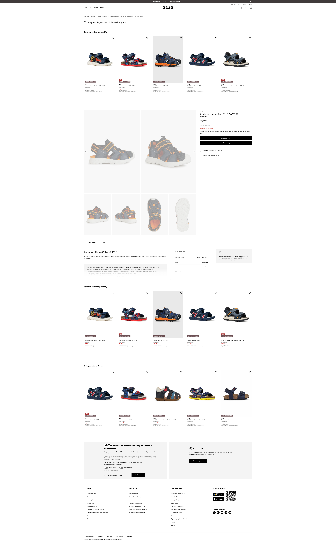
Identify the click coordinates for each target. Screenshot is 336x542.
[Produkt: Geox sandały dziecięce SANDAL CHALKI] (133, 59)
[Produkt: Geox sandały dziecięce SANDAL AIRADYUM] (99, 59)
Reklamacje (174, 503)
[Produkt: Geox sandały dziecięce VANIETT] (202, 59)
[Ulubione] (246, 7)
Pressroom (90, 516)
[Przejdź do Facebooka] (214, 512)
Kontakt (173, 525)
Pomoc (173, 522)
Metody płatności (176, 497)
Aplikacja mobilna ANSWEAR (137, 506)
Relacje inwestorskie (92, 506)
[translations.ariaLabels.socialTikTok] (225, 512)
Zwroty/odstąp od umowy (178, 500)
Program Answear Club (135, 503)
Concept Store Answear (177, 506)
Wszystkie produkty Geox (226, 143)
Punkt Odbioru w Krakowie (178, 509)
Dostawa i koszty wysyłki (178, 493)
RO (238, 536)
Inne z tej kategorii (226, 138)
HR (228, 536)
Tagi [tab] (103, 242)
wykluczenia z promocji (114, 459)
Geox (201, 111)
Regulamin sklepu (134, 493)
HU (231, 536)
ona (85, 7)
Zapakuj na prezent (176, 516)
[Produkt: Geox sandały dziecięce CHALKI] (133, 393)
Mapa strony (129, 536)
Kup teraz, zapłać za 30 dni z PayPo (181, 519)
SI (241, 536)
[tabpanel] (168, 263)
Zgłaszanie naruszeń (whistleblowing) (97, 512)
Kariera (89, 519)
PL (236, 536)
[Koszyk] (251, 7)
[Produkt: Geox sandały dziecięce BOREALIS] (168, 59)
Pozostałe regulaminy (135, 497)
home (102, 7)
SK (243, 536)
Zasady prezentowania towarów (138, 509)
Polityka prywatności (89, 536)
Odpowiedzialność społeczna (95, 509)
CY (220, 536)
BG (217, 536)
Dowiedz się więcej (198, 461)
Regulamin (100, 536)
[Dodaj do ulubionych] (113, 38)
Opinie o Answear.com (93, 497)
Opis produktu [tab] (91, 242)
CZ (222, 536)
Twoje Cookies (119, 536)
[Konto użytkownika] (241, 7)
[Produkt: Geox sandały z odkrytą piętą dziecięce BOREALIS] (236, 59)
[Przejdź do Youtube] (222, 512)
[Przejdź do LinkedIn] (229, 512)
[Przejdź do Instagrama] (218, 512)
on (90, 7)
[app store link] (218, 498)
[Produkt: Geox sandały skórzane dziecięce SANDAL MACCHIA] (168, 393)
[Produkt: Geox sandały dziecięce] (236, 393)
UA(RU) (250, 536)
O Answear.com (91, 493)
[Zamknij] (250, 1)
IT (233, 536)
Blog (130, 500)
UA (246, 536)
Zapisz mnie (138, 475)
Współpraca (90, 503)
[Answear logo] (168, 7)
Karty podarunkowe (176, 512)
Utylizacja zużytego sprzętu (137, 512)
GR (225, 536)
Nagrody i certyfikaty (93, 500)
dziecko (95, 7)
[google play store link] (218, 494)
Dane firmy (109, 536)
